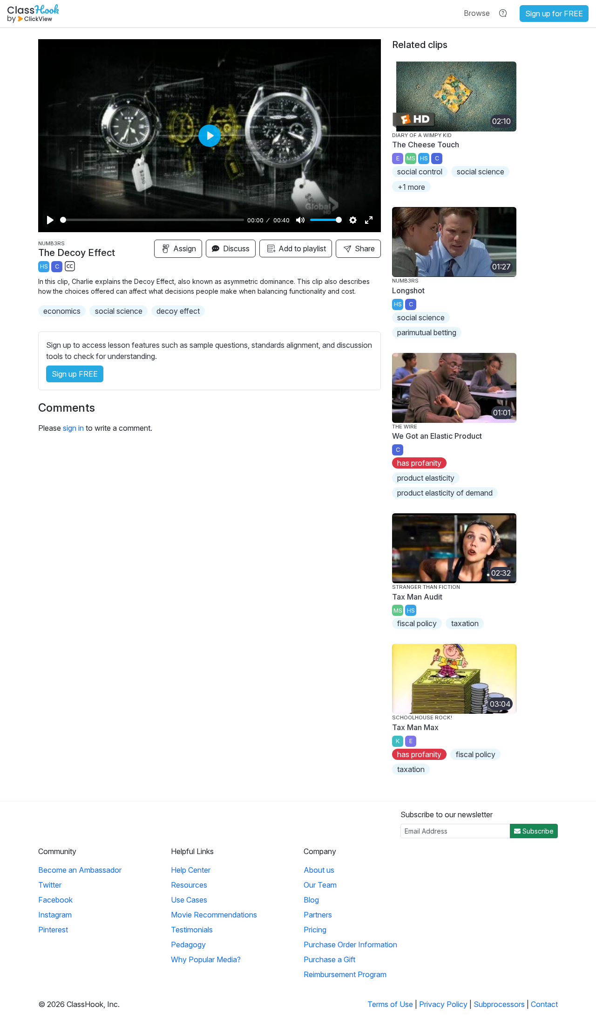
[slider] (152, 219)
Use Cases (189, 899)
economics (62, 311)
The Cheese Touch (425, 144)
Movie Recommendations (214, 914)
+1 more (411, 187)
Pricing (315, 929)
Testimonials (192, 929)
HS (44, 266)
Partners (318, 914)
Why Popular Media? (206, 959)
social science (118, 311)
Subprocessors (499, 1004)
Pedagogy (188, 944)
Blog (311, 899)
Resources (189, 885)
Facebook (55, 899)
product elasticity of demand (445, 492)
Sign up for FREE (554, 13)
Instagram (55, 914)
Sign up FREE (75, 374)
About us (319, 870)
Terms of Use (390, 1004)
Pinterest (53, 929)
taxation (465, 623)
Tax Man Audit (417, 596)
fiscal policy (417, 623)
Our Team (320, 885)
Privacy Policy (443, 1004)
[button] (477, 13)
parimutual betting (426, 332)
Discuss (235, 248)
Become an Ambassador (80, 870)
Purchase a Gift (329, 959)
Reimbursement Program (345, 974)
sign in (73, 428)
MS (410, 158)
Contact (544, 1004)
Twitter (49, 885)
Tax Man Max (415, 727)
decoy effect (178, 311)
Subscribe (537, 831)
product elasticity (425, 478)
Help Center (190, 870)
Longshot (408, 290)
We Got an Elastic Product (437, 436)
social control (419, 171)
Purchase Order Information (350, 944)
